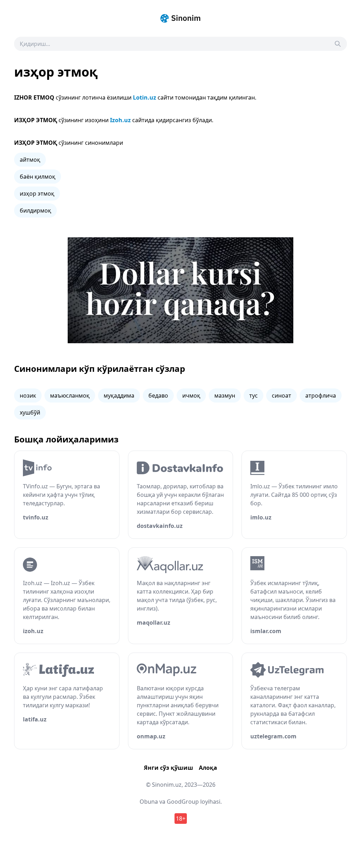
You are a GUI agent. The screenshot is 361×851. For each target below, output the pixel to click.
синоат (281, 395)
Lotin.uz (144, 97)
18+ (180, 818)
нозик (28, 395)
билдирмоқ (35, 210)
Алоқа (208, 768)
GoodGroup (183, 801)
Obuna (149, 801)
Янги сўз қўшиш (168, 768)
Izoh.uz (120, 120)
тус (253, 395)
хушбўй (30, 412)
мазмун (224, 395)
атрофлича (320, 395)
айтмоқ (30, 159)
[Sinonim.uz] (180, 18)
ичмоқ (191, 395)
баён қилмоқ (37, 176)
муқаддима (119, 395)
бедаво (158, 395)
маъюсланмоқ (70, 395)
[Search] (338, 44)
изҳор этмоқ (37, 193)
